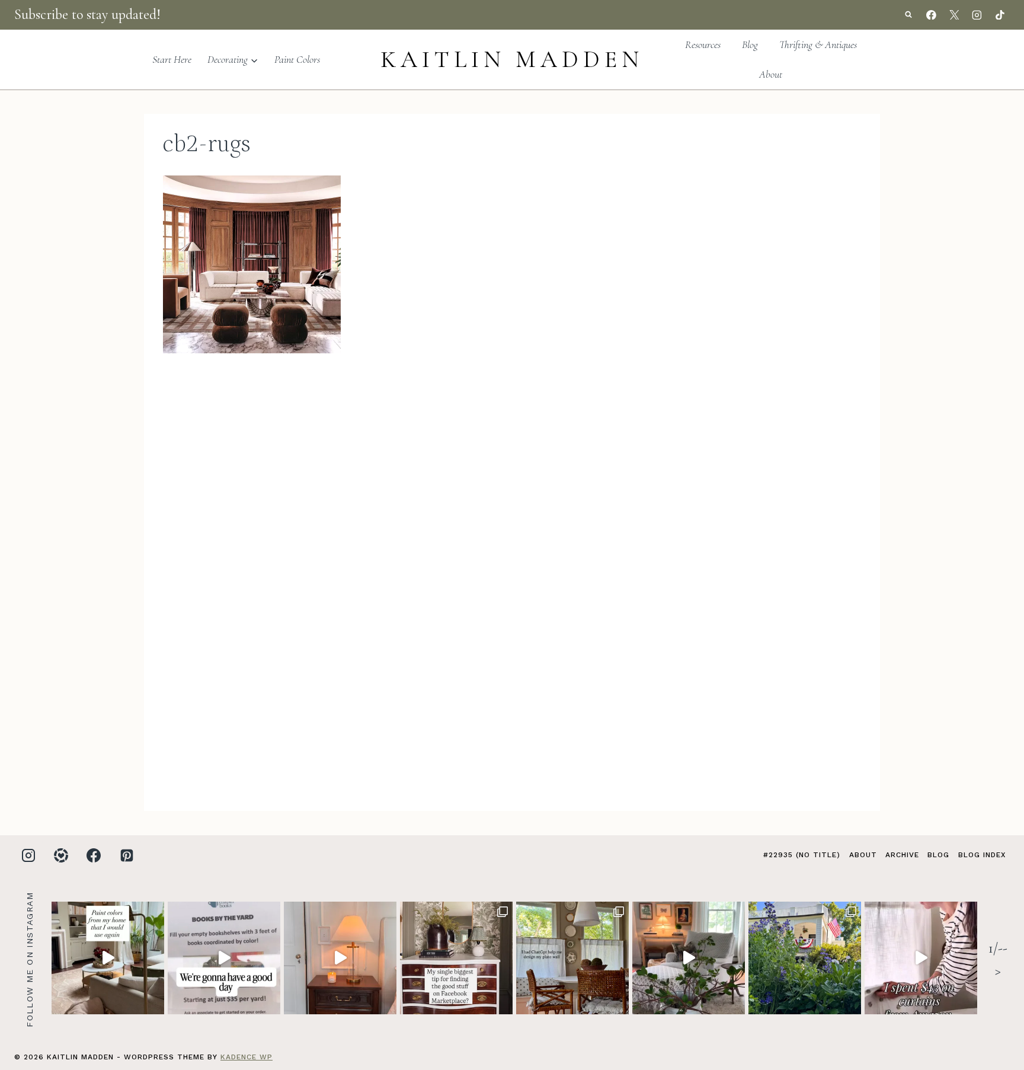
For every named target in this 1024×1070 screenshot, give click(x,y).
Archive (902, 855)
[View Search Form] (908, 15)
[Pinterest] (127, 855)
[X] (954, 15)
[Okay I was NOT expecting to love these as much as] (921, 958)
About (770, 74)
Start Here (171, 59)
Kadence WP (246, 1057)
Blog (750, 44)
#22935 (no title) (801, 855)
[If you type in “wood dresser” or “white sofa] (456, 958)
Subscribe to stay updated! (87, 14)
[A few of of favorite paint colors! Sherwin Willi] (108, 958)
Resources (703, 44)
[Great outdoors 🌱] (804, 958)
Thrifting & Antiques (818, 44)
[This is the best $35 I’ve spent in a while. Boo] (224, 958)
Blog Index (982, 855)
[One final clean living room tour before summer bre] (688, 958)
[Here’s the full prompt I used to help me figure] (572, 958)
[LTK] (61, 855)
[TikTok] (1000, 15)
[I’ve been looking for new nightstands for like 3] (340, 958)
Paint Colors (297, 59)
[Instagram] (977, 15)
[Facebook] (931, 15)
